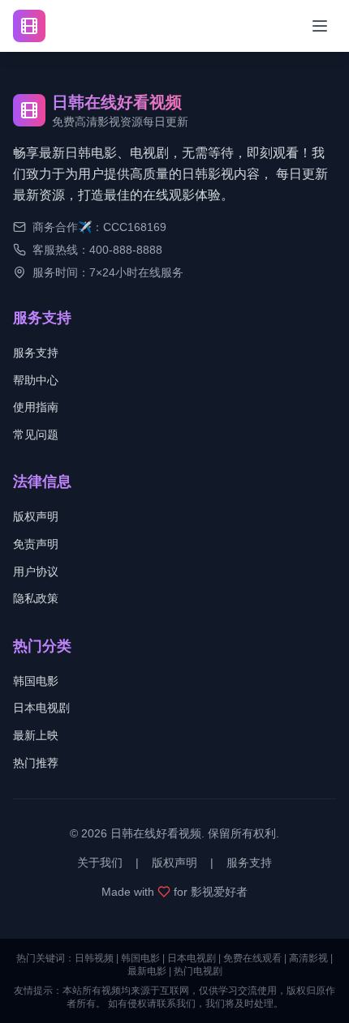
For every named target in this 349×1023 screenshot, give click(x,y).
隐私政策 (35, 598)
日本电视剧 (41, 707)
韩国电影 (35, 680)
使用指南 (35, 406)
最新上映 (35, 735)
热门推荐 (35, 762)
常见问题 (35, 434)
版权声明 (35, 516)
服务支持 (35, 352)
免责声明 (35, 543)
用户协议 (35, 571)
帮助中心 (35, 380)
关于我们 (100, 862)
